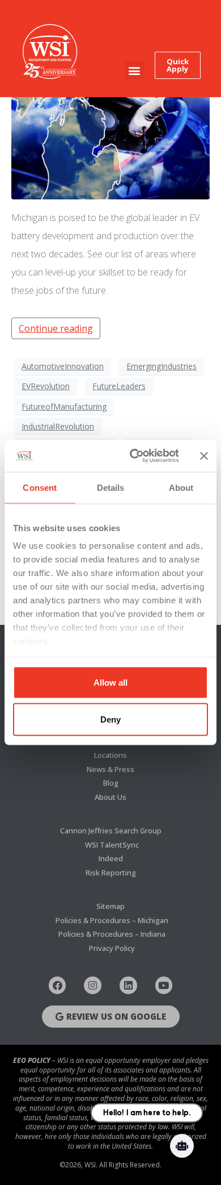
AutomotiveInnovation (63, 366)
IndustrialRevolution (58, 426)
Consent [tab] (40, 487)
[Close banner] (204, 456)
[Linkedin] (128, 985)
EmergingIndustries (161, 366)
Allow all (111, 682)
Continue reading (56, 328)
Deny (110, 719)
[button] (134, 70)
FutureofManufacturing (64, 406)
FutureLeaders (119, 386)
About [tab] (181, 487)
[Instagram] (92, 985)
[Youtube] (164, 985)
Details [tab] (111, 487)
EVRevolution (46, 386)
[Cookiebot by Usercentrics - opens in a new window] (134, 456)
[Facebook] (57, 985)
